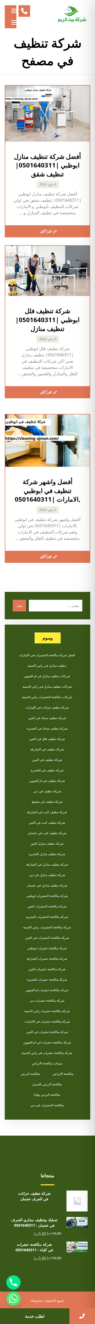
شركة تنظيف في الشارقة (47, 749)
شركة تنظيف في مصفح (47, 801)
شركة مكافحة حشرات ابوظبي (47, 948)
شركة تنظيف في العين (47, 760)
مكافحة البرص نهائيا (47, 1094)
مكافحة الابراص (63, 1073)
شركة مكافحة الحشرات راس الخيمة (47, 927)
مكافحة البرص (30, 1073)
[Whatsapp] (13, 1299)
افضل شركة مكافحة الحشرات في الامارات (47, 655)
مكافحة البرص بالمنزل (47, 1084)
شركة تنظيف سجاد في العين (47, 718)
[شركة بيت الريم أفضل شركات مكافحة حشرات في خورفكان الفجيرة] (71, 14)
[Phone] (13, 1282)
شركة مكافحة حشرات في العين (47, 1032)
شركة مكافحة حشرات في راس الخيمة (47, 1053)
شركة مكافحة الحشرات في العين (47, 937)
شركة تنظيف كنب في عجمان (47, 833)
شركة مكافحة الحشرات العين (46, 906)
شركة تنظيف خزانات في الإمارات (47, 707)
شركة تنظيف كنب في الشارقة (47, 812)
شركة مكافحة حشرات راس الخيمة (47, 1011)
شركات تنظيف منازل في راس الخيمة (47, 686)
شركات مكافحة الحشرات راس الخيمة (47, 697)
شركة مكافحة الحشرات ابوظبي (47, 896)
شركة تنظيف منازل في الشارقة (47, 864)
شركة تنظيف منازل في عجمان (47, 885)
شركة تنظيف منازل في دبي (47, 875)
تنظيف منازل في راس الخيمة (47, 665)
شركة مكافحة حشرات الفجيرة (47, 979)
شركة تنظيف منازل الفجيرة (47, 854)
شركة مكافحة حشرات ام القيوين (47, 990)
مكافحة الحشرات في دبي (47, 1105)
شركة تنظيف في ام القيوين (47, 780)
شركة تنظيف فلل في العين (47, 739)
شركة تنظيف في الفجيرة (47, 770)
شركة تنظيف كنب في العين (47, 822)
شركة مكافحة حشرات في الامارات (47, 1021)
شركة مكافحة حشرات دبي (47, 1000)
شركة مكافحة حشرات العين (46, 969)
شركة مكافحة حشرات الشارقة (47, 958)
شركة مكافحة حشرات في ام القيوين (47, 1042)
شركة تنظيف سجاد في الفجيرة (47, 728)
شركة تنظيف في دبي (47, 791)
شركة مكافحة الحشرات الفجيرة (47, 917)
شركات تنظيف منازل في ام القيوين (47, 676)
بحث (19, 606)
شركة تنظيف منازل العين (47, 843)
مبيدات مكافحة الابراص (47, 1063)
